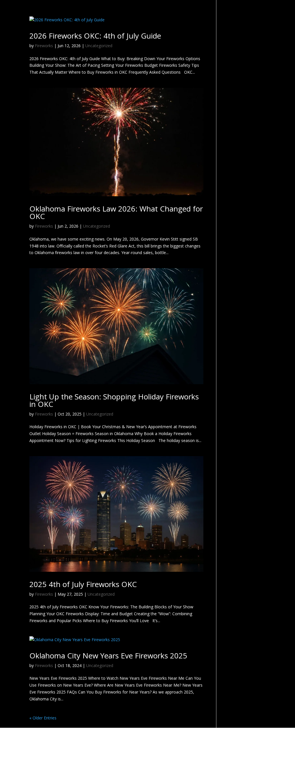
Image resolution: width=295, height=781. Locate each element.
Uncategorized (98, 45)
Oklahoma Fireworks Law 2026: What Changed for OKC (116, 212)
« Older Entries (42, 718)
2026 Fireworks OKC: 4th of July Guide (95, 36)
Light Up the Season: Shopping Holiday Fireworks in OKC (114, 400)
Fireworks (44, 45)
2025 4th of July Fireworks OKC (83, 584)
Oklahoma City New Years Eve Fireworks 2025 (108, 655)
